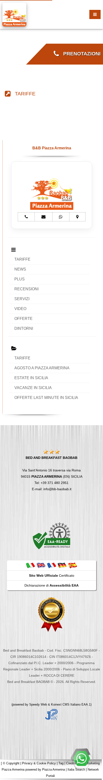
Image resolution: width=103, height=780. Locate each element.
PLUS (19, 279)
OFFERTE (23, 319)
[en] (41, 565)
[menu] (95, 14)
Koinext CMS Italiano (66, 704)
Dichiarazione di (51, 585)
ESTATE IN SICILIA (31, 378)
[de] (62, 565)
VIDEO (20, 309)
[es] (72, 565)
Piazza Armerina (53, 769)
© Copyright (11, 763)
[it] (30, 565)
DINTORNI (23, 328)
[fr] (51, 565)
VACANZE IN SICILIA (33, 388)
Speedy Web (38, 704)
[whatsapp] (81, 758)
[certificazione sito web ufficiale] (51, 614)
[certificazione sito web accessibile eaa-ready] (51, 536)
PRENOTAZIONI (80, 54)
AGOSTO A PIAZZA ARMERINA (41, 368)
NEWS (20, 269)
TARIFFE (23, 94)
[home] (14, 14)
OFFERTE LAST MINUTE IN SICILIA (46, 398)
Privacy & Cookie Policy (39, 763)
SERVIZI (21, 299)
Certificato (51, 575)
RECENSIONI (26, 289)
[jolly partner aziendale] (51, 715)
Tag (60, 763)
